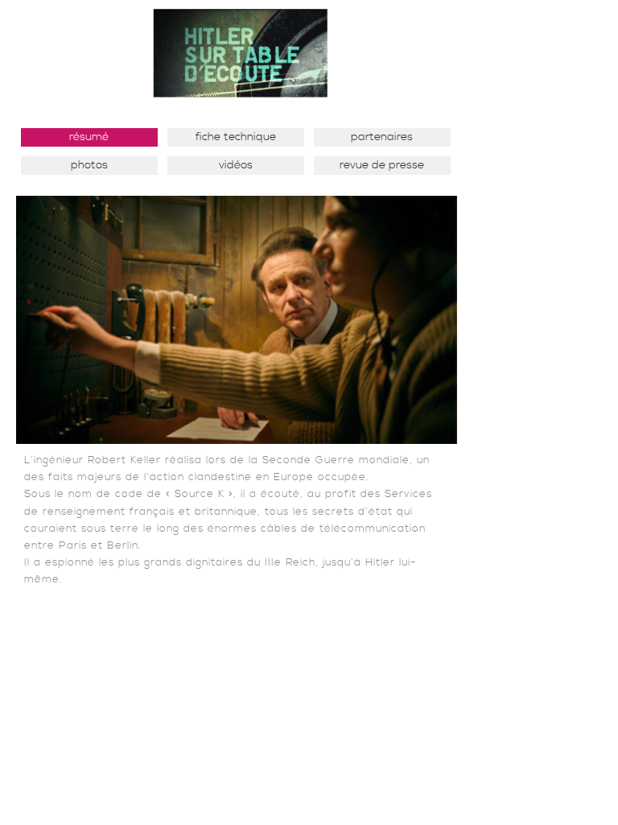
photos (89, 165)
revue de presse (382, 165)
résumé (89, 137)
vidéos (236, 165)
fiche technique (236, 137)
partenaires (382, 137)
